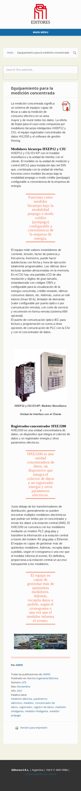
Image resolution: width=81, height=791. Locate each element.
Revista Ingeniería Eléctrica (42, 678)
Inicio (10, 52)
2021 (19, 690)
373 (24, 682)
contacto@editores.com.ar (40, 774)
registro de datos (44, 707)
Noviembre (23, 686)
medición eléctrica (21, 699)
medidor (29, 703)
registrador (25, 707)
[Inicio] (40, 13)
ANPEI (19, 665)
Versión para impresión (33, 727)
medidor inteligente (36, 711)
